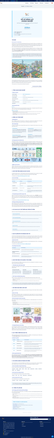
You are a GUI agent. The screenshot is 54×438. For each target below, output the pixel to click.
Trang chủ (22, 6)
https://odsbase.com (6, 432)
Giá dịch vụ (41, 424)
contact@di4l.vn (6, 433)
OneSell (49, 0)
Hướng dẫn (41, 426)
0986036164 (5, 434)
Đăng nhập (41, 423)
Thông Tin (40, 0)
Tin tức (23, 423)
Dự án (23, 424)
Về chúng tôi (24, 426)
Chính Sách (45, 0)
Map (51, 0)
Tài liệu (37, 0)
